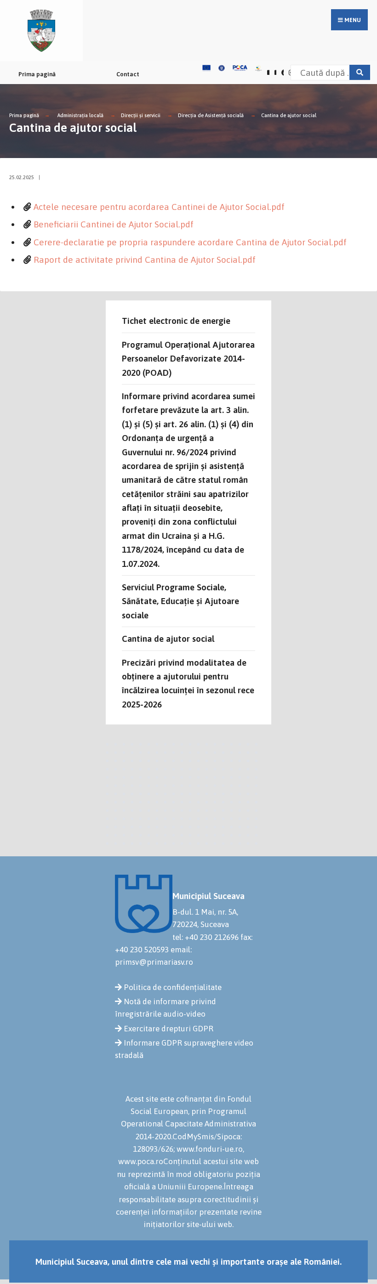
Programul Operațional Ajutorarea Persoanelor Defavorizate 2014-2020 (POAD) (188, 358)
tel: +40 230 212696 (205, 937)
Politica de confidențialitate (173, 987)
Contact (127, 74)
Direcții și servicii (140, 115)
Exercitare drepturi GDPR (168, 1028)
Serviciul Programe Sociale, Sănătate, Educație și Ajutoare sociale (180, 601)
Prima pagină (37, 74)
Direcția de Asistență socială (211, 115)
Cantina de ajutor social (288, 115)
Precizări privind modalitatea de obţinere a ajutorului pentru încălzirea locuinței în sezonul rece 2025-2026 (188, 683)
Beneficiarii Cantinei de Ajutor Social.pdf (114, 224)
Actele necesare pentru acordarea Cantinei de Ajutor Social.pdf (159, 207)
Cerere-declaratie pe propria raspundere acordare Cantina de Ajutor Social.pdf (190, 242)
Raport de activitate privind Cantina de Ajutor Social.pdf (145, 260)
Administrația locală (80, 115)
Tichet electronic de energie (176, 321)
